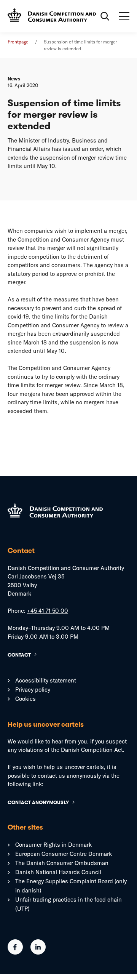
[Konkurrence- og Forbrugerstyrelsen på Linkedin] (38, 952)
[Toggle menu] (124, 16)
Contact (19, 654)
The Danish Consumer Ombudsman (61, 863)
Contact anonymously (38, 802)
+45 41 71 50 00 (47, 610)
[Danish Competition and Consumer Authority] (52, 16)
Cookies (25, 698)
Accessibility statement (45, 680)
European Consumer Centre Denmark (63, 853)
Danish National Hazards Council (58, 872)
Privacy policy (32, 689)
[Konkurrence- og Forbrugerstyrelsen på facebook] (15, 952)
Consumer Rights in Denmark (53, 844)
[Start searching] (105, 16)
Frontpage (18, 42)
